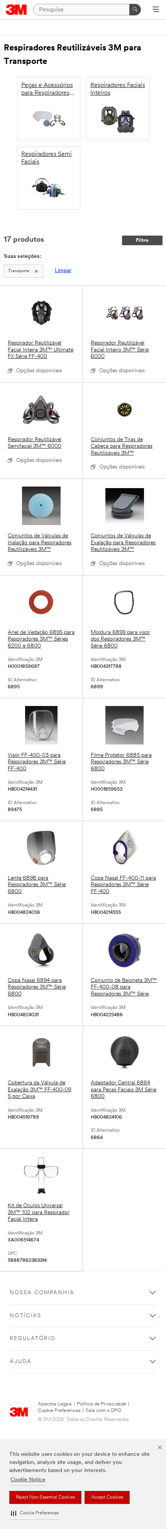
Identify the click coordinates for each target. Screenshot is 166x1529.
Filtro (142, 240)
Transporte (18, 271)
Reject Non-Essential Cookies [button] (45, 1497)
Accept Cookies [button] (107, 1497)
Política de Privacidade (101, 1404)
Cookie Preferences (59, 1410)
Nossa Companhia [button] (42, 1293)
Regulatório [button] (33, 1339)
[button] (34, 1513)
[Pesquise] (135, 9)
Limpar (63, 271)
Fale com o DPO (103, 1410)
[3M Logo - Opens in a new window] (16, 9)
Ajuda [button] (21, 1362)
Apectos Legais (55, 1404)
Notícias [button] (25, 1316)
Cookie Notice (28, 1480)
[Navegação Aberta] (155, 10)
